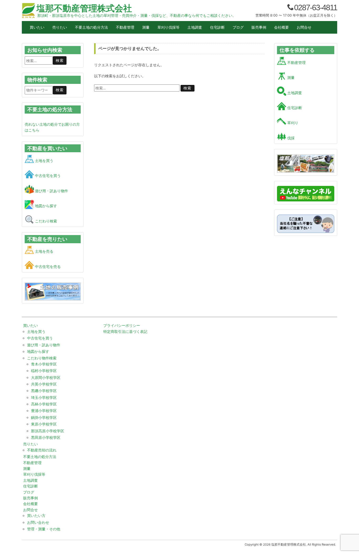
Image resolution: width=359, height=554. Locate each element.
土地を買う (43, 160)
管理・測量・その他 (43, 529)
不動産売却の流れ (42, 450)
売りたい (59, 27)
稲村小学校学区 (44, 370)
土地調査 (194, 27)
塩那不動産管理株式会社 (84, 8)
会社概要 (281, 27)
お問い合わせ (38, 522)
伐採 (290, 138)
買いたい (37, 27)
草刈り (292, 122)
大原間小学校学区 (45, 377)
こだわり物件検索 (42, 358)
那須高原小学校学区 (47, 431)
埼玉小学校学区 (44, 397)
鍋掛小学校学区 (44, 417)
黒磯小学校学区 (44, 390)
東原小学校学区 (44, 424)
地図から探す (45, 206)
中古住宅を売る (47, 266)
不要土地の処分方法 (91, 27)
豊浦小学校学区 (44, 410)
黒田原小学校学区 (45, 437)
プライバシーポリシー (121, 325)
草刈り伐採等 (168, 27)
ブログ (238, 27)
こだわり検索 (45, 221)
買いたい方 (36, 515)
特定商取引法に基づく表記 (125, 331)
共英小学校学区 (44, 384)
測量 (146, 27)
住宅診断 (217, 27)
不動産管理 (125, 27)
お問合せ (304, 27)
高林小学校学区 (44, 404)
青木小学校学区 (44, 364)
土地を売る (43, 251)
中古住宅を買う (47, 175)
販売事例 (259, 27)
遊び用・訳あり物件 (51, 191)
